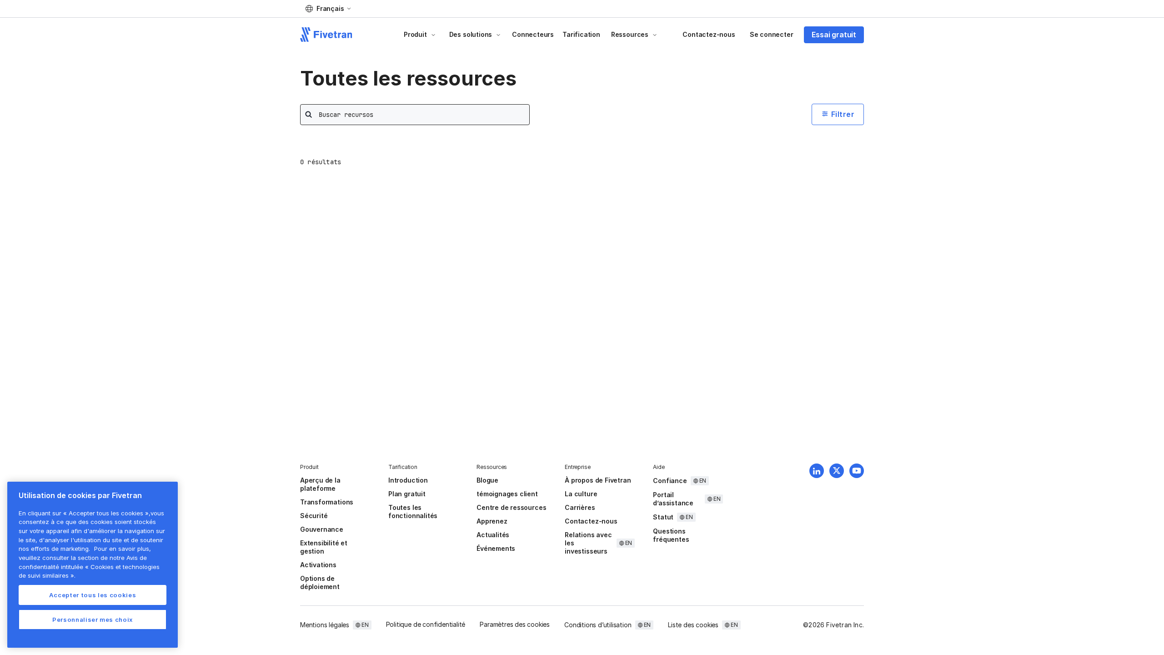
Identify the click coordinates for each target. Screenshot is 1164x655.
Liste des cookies (693, 625)
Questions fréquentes (671, 535)
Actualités (493, 535)
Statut (663, 517)
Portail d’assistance (673, 499)
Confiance (670, 480)
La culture (581, 494)
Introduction (408, 480)
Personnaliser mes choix (92, 619)
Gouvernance (321, 529)
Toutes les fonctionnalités (412, 511)
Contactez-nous (708, 34)
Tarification (581, 34)
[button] (328, 8)
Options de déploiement (320, 582)
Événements (496, 548)
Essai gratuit (834, 34)
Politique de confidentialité (426, 624)
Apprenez (492, 521)
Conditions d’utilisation (597, 625)
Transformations (326, 502)
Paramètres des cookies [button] (515, 624)
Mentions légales (324, 625)
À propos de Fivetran (598, 480)
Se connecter (771, 34)
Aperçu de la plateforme (320, 484)
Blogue (487, 480)
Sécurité (313, 515)
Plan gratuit (407, 494)
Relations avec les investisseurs (588, 543)
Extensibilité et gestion (323, 547)
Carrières (580, 507)
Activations (318, 565)
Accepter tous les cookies (92, 595)
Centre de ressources (511, 507)
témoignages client (507, 494)
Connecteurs (533, 34)
